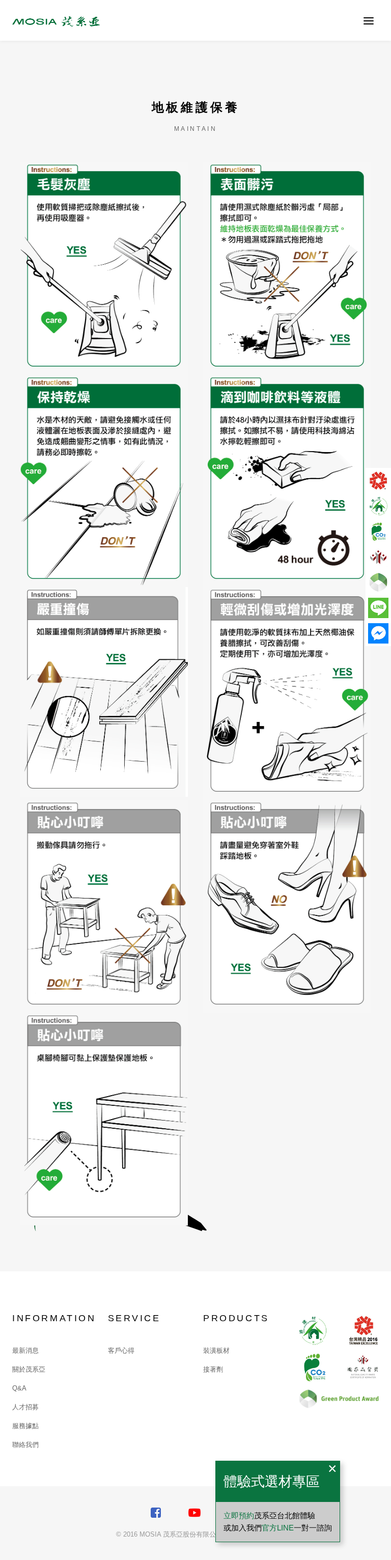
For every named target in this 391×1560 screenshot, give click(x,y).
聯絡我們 (25, 1444)
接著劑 (213, 1369)
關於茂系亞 (28, 1369)
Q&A (19, 1388)
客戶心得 (121, 1350)
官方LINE (278, 1527)
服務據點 (25, 1426)
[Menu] (368, 20)
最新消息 (25, 1350)
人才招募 (25, 1407)
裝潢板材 (216, 1350)
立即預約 (239, 1515)
